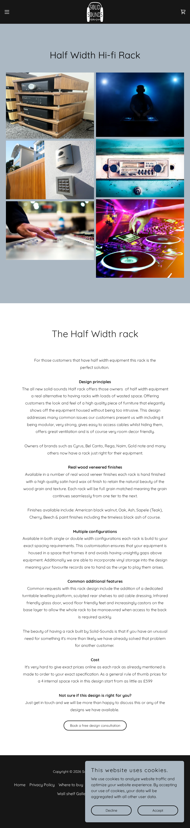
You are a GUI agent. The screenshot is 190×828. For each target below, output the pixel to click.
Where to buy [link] (71, 784)
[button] (16, 12)
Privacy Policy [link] (42, 784)
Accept (157, 810)
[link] (95, 12)
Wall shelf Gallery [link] (73, 793)
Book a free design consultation (95, 725)
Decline (111, 810)
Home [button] (19, 784)
